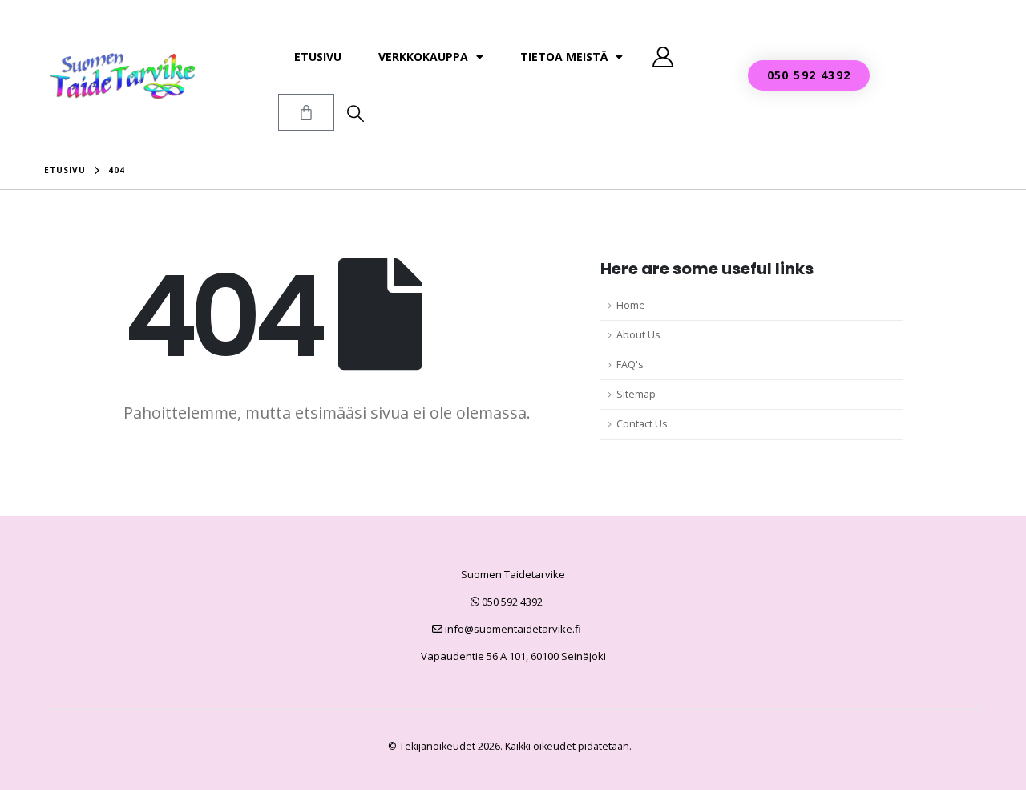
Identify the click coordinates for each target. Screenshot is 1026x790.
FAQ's (630, 364)
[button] (355, 113)
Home (630, 305)
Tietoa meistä (564, 56)
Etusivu (317, 56)
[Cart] (306, 112)
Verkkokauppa (423, 56)
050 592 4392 (511, 601)
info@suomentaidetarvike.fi (511, 629)
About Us (638, 335)
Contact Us (642, 424)
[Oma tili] (662, 57)
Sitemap (636, 394)
